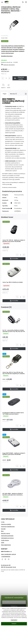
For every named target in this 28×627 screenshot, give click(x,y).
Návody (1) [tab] (13, 94)
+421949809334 (5, 556)
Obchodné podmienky (7, 535)
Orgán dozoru (5, 540)
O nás (2, 522)
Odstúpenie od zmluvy (7, 538)
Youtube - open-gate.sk (9, 559)
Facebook (2, 559)
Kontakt (3, 529)
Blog (2, 531)
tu (26, 617)
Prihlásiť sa (14, 606)
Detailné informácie (6, 56)
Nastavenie (14, 620)
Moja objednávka (6, 545)
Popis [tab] (4, 94)
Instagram (5, 559)
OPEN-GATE (17, 203)
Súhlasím (14, 623)
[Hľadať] (22, 2)
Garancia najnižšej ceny (8, 526)
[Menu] (2, 2)
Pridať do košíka (21, 78)
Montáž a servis (5, 533)
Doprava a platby (6, 524)
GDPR (2, 542)
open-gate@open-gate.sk (8, 554)
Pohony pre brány (19, 195)
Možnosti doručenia (9, 65)
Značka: (4, 38)
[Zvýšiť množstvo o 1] (9, 78)
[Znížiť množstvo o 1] (2, 78)
